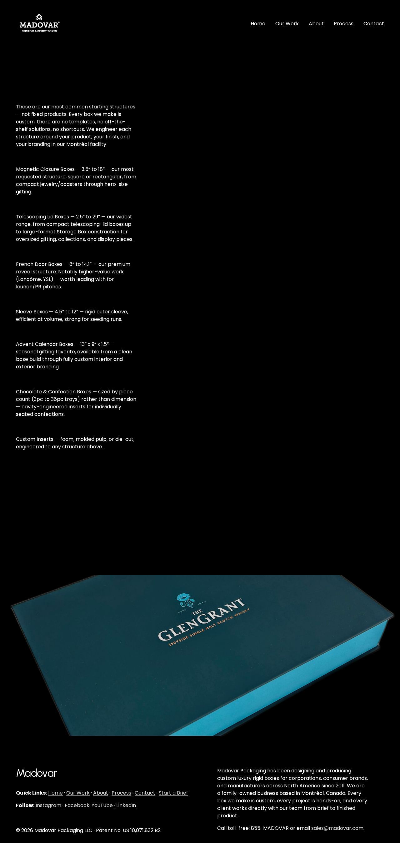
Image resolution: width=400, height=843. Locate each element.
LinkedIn (126, 805)
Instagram (48, 805)
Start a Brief (173, 792)
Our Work (287, 23)
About (316, 23)
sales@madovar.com (337, 828)
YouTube (102, 805)
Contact (373, 23)
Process (343, 23)
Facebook (77, 805)
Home (258, 23)
